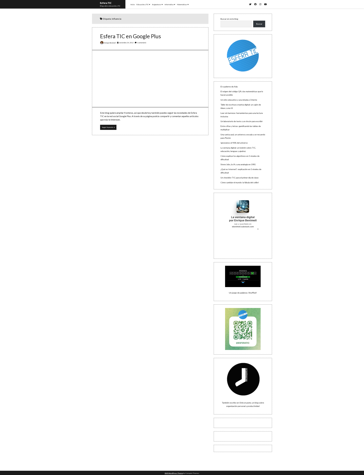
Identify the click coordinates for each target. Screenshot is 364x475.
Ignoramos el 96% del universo (234, 143)
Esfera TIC (105, 3)
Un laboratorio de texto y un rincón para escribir (242, 121)
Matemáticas (182, 4)
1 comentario (141, 43)
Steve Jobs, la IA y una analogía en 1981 (238, 164)
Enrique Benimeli (110, 43)
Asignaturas (156, 4)
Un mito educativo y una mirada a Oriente (239, 100)
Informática (169, 4)
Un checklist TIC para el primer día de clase (239, 177)
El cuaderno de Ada (229, 86)
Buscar (259, 24)
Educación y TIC (142, 4)
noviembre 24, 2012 (126, 43)
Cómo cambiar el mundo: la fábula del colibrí (240, 182)
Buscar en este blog (229, 19)
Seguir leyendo (109, 128)
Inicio (133, 4)
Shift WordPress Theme (174, 473)
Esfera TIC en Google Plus (130, 36)
